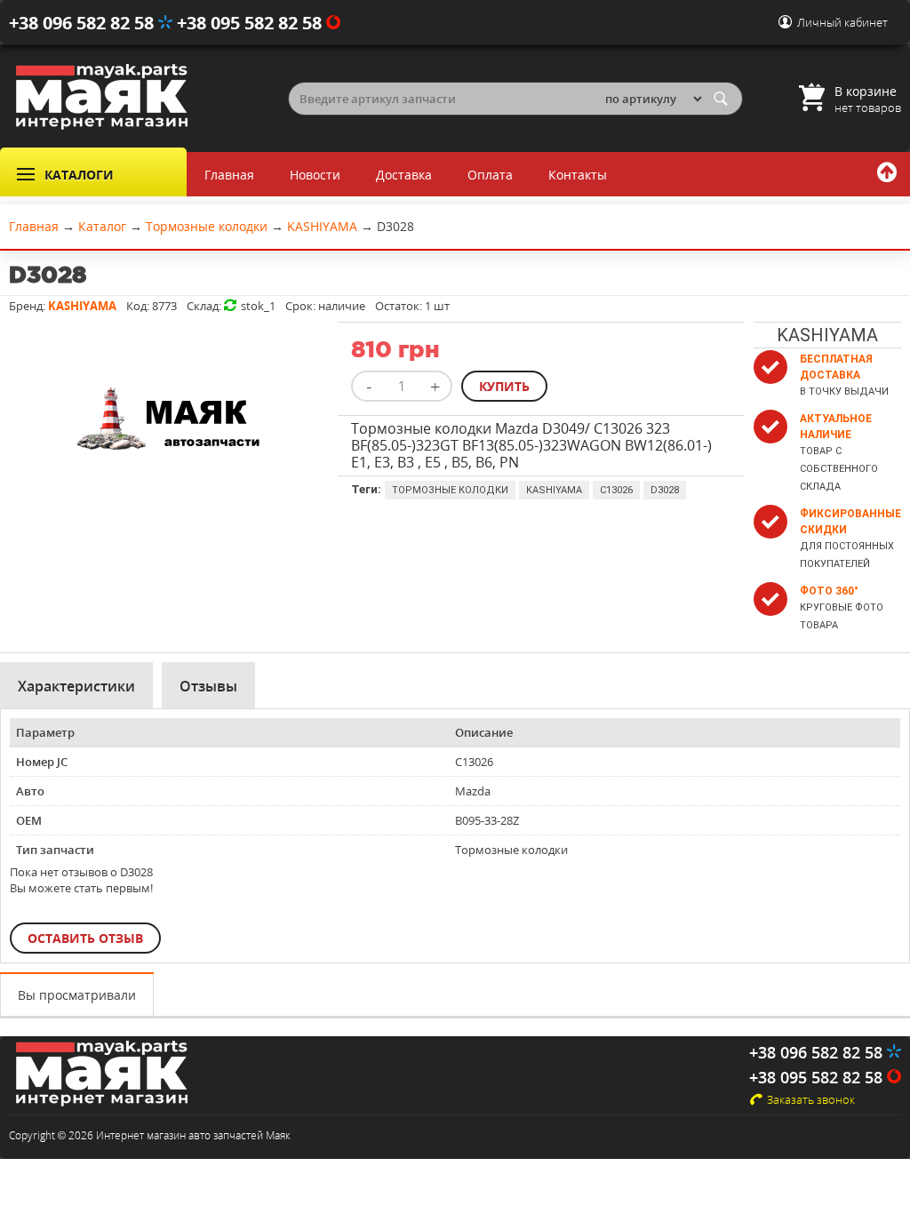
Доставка (404, 174)
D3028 (665, 490)
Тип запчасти (55, 850)
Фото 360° (829, 591)
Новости (315, 174)
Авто (30, 791)
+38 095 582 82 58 (251, 23)
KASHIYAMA (554, 490)
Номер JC (42, 762)
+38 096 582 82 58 (83, 23)
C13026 (616, 490)
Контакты (577, 174)
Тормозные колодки (450, 490)
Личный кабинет (842, 22)
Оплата (490, 174)
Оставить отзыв (85, 938)
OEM (29, 820)
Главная (229, 174)
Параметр (45, 732)
